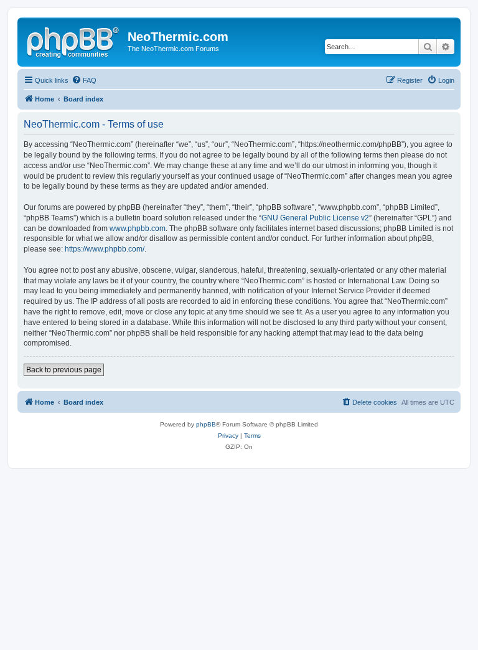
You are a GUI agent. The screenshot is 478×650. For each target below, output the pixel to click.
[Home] (74, 40)
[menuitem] (84, 80)
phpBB (206, 424)
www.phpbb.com (138, 228)
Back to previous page (63, 369)
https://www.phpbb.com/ (104, 249)
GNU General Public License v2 (315, 218)
